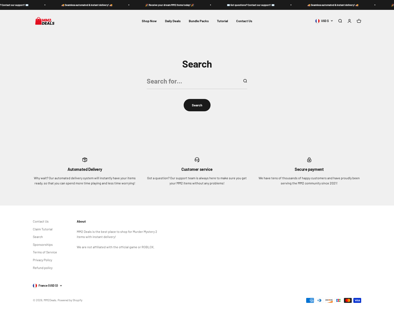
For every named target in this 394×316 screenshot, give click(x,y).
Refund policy (43, 268)
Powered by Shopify (70, 300)
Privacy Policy (42, 260)
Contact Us (244, 21)
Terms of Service (45, 252)
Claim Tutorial (43, 229)
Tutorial (222, 21)
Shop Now (149, 21)
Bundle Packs (199, 21)
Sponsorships (43, 244)
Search (38, 237)
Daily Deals (173, 21)
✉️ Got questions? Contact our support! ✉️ (244, 4)
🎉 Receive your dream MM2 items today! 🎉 (162, 4)
